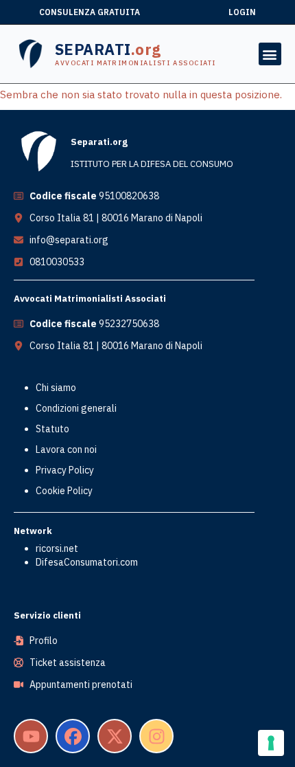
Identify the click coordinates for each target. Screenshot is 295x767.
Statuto (52, 429)
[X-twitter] (114, 736)
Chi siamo (56, 387)
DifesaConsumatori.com (87, 562)
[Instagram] (156, 736)
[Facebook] (73, 736)
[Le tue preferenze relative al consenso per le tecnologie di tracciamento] (271, 743)
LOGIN (242, 12)
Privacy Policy (65, 470)
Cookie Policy (64, 491)
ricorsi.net (57, 548)
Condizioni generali (76, 408)
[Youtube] (31, 736)
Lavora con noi (66, 449)
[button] (270, 54)
